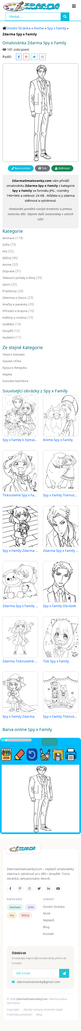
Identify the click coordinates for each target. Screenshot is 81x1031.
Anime (39, 28)
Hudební (8, 337)
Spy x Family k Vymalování (20, 440)
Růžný (6, 258)
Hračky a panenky (14, 304)
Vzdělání (8, 324)
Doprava (8, 271)
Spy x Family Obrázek (59, 606)
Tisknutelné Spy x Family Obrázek (20, 495)
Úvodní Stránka (18, 28)
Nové (46, 913)
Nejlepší (48, 920)
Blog (46, 927)
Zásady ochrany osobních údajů (43, 1009)
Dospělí (7, 331)
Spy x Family (56, 28)
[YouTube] (58, 888)
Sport (6, 284)
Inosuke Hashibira (15, 381)
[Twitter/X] (39, 888)
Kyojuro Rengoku (14, 368)
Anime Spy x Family (58, 440)
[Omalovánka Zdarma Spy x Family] (40, 113)
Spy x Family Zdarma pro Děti (20, 551)
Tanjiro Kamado (13, 354)
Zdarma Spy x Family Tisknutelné (20, 606)
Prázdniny (9, 291)
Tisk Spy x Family (56, 661)
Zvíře (5, 245)
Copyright (13, 1009)
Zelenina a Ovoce (14, 298)
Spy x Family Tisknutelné (61, 495)
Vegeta (7, 374)
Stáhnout (64, 168)
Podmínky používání (19, 1014)
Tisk (44, 168)
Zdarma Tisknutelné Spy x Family (20, 661)
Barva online (22, 168)
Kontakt (48, 934)
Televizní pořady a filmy (18, 278)
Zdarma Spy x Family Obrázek (61, 551)
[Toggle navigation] (74, 6)
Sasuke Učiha (11, 361)
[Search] (65, 16)
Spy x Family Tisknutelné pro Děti (61, 717)
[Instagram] (29, 888)
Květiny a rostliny (14, 318)
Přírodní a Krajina (14, 311)
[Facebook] (10, 888)
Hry (4, 251)
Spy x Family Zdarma (18, 717)
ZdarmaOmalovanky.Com (32, 999)
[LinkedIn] (48, 888)
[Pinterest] (19, 888)
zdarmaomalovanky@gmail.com (38, 982)
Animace (8, 238)
